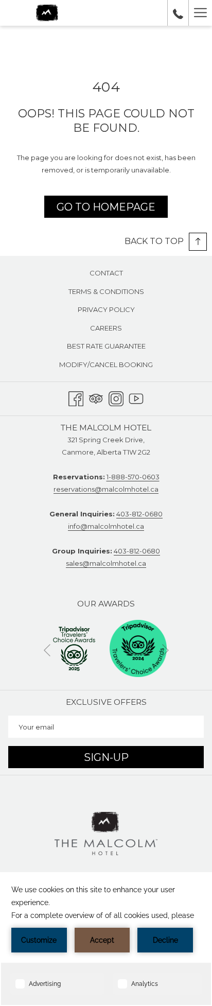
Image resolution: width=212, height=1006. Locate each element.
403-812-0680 (139, 514)
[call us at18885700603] (178, 13)
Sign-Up (106, 757)
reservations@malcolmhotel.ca (106, 489)
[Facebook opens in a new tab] (75, 397)
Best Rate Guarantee (106, 346)
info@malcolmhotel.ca (106, 526)
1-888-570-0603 (133, 477)
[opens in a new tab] (74, 648)
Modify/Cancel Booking (106, 364)
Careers (106, 328)
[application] (106, 939)
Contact (106, 273)
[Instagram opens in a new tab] (116, 397)
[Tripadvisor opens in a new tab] (96, 397)
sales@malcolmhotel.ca (106, 563)
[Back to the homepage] (47, 13)
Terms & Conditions (106, 291)
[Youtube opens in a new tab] (136, 397)
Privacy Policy (106, 309)
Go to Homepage (106, 207)
